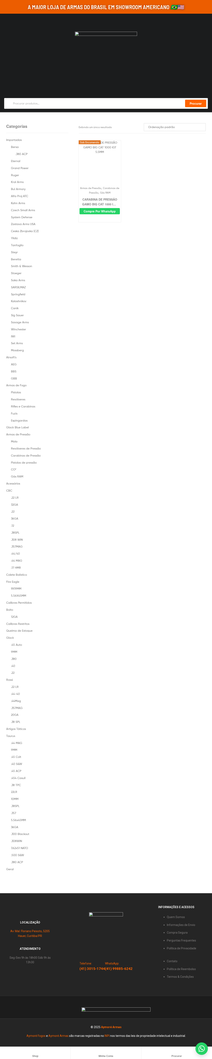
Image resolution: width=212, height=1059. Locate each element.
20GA (14, 714)
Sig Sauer (17, 315)
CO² (13, 469)
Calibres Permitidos (19, 602)
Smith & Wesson (21, 266)
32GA (14, 504)
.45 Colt (16, 757)
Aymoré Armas (111, 1027)
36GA (14, 518)
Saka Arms (18, 280)
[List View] (140, 127)
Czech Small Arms (23, 210)
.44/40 (15, 553)
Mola (14, 441)
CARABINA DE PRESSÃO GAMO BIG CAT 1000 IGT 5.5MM (99, 201)
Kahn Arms (18, 203)
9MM (14, 651)
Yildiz (14, 238)
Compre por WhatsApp (100, 211)
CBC (9, 490)
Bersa (15, 147)
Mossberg (17, 350)
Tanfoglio (17, 245)
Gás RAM (105, 192)
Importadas (14, 140)
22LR (14, 792)
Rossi (9, 679)
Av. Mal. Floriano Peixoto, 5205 (30, 931)
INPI (107, 1035)
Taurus (10, 736)
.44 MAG (16, 560)
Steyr (14, 252)
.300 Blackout (20, 834)
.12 (12, 525)
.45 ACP (16, 771)
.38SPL (15, 532)
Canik (15, 308)
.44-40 (15, 693)
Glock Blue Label (17, 427)
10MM (14, 799)
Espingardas (19, 420)
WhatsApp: (112, 963)
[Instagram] (33, 1007)
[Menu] (5, 20)
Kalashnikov (18, 301)
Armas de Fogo (16, 385)
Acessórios (13, 483)
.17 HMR (16, 567)
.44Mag (16, 701)
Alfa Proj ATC (19, 196)
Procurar (196, 103)
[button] (201, 1048)
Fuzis (14, 413)
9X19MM (16, 588)
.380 (14, 658)
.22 (12, 511)
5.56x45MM (18, 820)
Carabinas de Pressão (26, 455)
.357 (13, 813)
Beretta (16, 259)
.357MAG (17, 546)
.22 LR (15, 497)
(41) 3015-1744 (92, 969)
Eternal (15, 161)
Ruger (15, 175)
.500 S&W (17, 855)
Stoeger (16, 273)
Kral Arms (17, 182)
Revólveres (18, 399)
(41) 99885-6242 (118, 969)
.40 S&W (16, 764)
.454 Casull (18, 778)
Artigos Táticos (16, 729)
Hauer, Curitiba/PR (30, 936)
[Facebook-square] (42, 1007)
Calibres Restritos (17, 623)
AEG (14, 364)
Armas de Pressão (90, 188)
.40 (13, 666)
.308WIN (16, 841)
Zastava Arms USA (23, 224)
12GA (14, 616)
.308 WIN (17, 539)
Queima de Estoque (19, 630)
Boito (9, 609)
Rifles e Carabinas (23, 406)
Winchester (18, 329)
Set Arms (17, 343)
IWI (13, 336)
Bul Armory (18, 189)
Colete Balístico (16, 574)
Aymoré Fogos (36, 1035)
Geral (10, 869)
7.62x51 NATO (19, 848)
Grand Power (20, 168)
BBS (13, 371)
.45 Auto (16, 644)
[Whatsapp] (25, 1007)
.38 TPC (16, 785)
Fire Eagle (12, 581)
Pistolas (16, 392)
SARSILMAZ (18, 287)
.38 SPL (15, 721)
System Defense (21, 217)
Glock (10, 637)
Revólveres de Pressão (26, 448)
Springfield (18, 294)
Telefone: (86, 963)
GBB (14, 378)
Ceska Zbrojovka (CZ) (25, 231)
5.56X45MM (18, 595)
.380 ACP (22, 154)
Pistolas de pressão (24, 462)
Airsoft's (11, 357)
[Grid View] (135, 127)
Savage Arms (20, 322)
